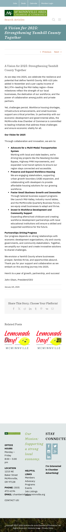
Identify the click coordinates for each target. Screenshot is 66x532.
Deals (28, 494)
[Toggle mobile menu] (59, 19)
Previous (46, 51)
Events (28, 488)
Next (56, 51)
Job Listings (31, 491)
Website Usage (34, 528)
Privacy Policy (47, 528)
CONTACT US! (12, 500)
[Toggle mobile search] (53, 19)
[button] (7, 340)
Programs (30, 484)
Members (30, 477)
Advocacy (30, 481)
